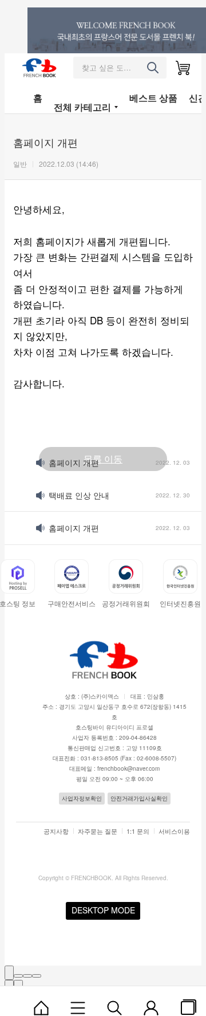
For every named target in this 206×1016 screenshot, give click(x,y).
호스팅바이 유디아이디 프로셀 (114, 727)
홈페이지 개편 (74, 462)
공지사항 (56, 830)
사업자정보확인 (82, 798)
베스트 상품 (153, 97)
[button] (13, 582)
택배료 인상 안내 (79, 495)
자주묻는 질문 (97, 830)
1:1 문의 (137, 830)
